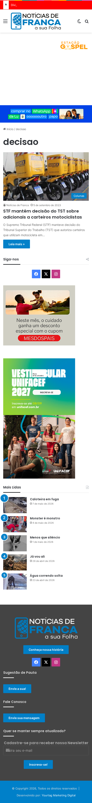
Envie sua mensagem (24, 718)
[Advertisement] (46, 79)
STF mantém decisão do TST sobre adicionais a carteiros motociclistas (42, 214)
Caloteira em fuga (44, 499)
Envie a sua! (17, 688)
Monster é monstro (45, 518)
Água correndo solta (46, 575)
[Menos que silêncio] (15, 543)
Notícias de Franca (17, 205)
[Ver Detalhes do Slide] (46, 43)
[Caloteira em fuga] (15, 505)
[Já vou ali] (15, 562)
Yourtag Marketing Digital (59, 795)
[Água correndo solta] (15, 581)
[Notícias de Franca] (36, 21)
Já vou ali (37, 556)
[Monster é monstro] (15, 524)
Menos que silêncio (45, 537)
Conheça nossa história (46, 649)
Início (9, 129)
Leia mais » (17, 244)
